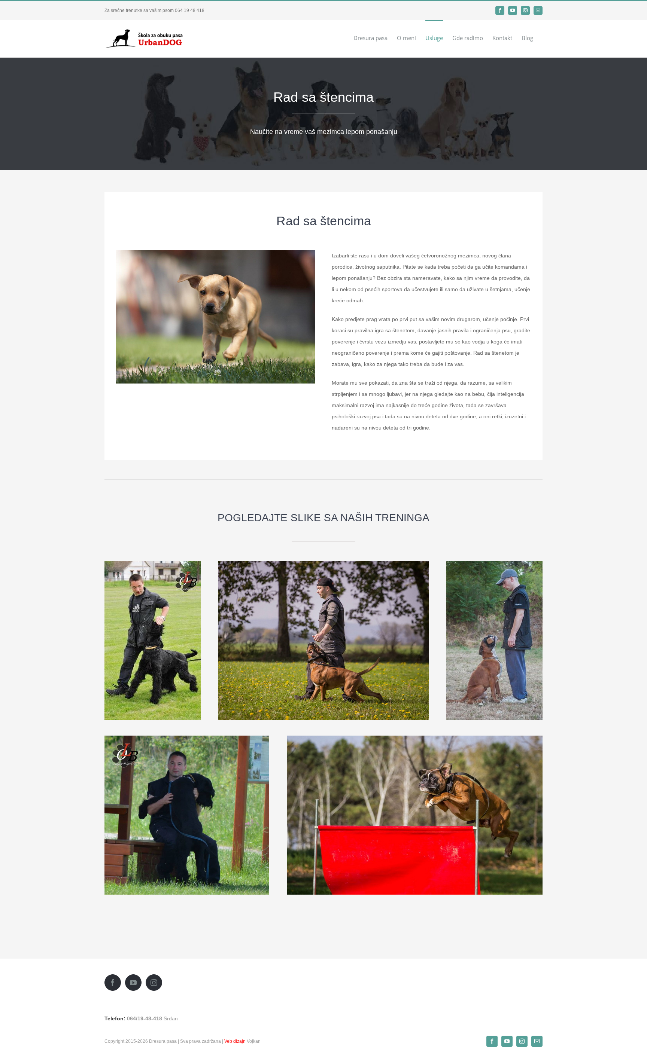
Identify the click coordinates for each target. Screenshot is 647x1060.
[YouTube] (133, 982)
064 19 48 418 (189, 10)
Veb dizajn (235, 1041)
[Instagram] (154, 982)
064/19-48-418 (144, 1018)
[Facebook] (112, 982)
